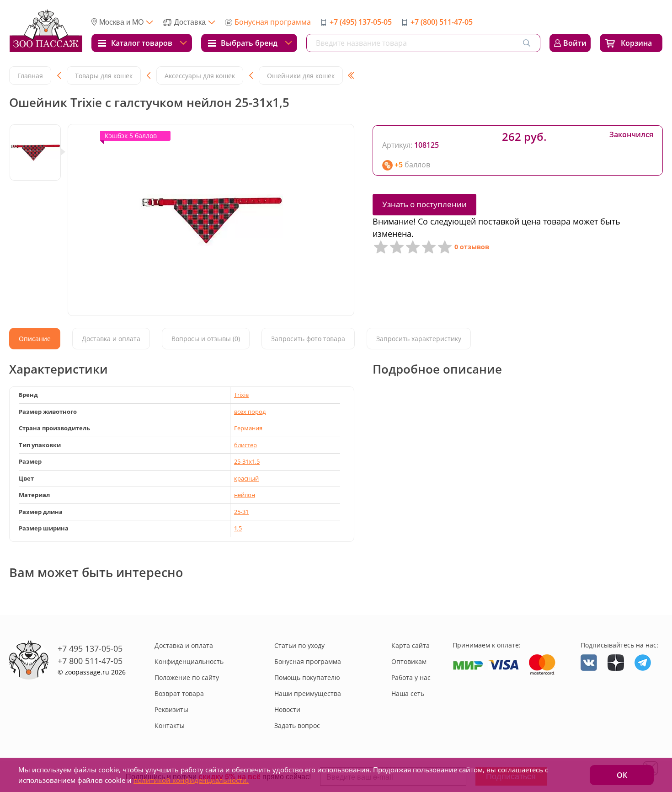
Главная (30, 75)
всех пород (250, 411)
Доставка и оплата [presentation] (111, 338)
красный (246, 478)
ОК (622, 775)
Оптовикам (409, 661)
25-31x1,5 (247, 461)
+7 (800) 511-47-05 (442, 22)
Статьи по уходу (299, 645)
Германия (248, 428)
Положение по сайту (187, 677)
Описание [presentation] (35, 338)
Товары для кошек (104, 75)
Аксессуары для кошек (200, 75)
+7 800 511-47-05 (90, 660)
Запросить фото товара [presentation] (308, 338)
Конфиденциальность (189, 661)
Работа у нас (411, 677)
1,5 (238, 528)
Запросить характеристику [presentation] (418, 338)
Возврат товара (179, 693)
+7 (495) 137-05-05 (361, 22)
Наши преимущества (307, 693)
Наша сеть (407, 693)
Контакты (170, 725)
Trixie (241, 395)
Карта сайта (410, 645)
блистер (245, 445)
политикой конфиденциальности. (191, 780)
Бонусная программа (273, 22)
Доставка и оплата (184, 645)
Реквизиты (171, 709)
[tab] (34, 338)
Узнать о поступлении (424, 204)
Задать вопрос (297, 725)
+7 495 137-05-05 (90, 648)
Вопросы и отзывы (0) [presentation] (205, 338)
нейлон (244, 495)
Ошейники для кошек (301, 75)
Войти (575, 43)
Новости (287, 709)
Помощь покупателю (307, 677)
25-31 (241, 512)
